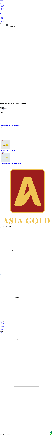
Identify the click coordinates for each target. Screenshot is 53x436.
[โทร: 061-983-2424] (51, 432)
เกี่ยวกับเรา (2, 8)
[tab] (27, 109)
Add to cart (2, 107)
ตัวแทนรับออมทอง (3, 21)
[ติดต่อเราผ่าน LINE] (51, 434)
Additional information (3, 109)
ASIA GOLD (1, 1)
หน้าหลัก (2, 4)
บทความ (2, 9)
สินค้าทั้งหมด (2, 5)
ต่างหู (2, 26)
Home (0, 26)
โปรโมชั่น (2, 6)
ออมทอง (2, 20)
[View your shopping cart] (0, 2)
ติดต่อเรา (2, 11)
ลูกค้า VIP (2, 18)
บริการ (2, 17)
